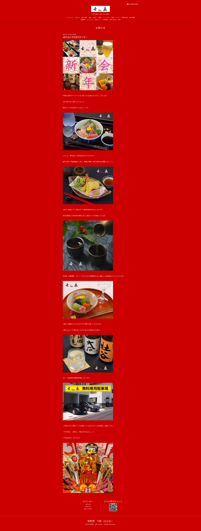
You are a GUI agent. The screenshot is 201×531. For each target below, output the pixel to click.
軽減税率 (83, 19)
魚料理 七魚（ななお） (100, 521)
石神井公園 (125, 17)
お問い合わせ (113, 19)
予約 (119, 19)
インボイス (90, 19)
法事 (90, 17)
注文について (98, 19)
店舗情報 (105, 19)
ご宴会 (99, 17)
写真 (112, 17)
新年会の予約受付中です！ (75, 37)
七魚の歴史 (132, 17)
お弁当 (94, 17)
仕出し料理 (84, 17)
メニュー (117, 17)
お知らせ (77, 17)
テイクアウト (106, 17)
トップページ (69, 17)
